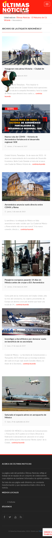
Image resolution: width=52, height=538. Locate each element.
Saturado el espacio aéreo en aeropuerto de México (25, 416)
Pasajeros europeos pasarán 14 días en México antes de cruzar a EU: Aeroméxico (24, 281)
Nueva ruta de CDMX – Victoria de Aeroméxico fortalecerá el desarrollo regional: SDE (22, 139)
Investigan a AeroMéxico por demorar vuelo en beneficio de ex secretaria (25, 340)
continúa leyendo (38, 164)
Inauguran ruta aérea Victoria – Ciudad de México (24, 70)
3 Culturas (11, 502)
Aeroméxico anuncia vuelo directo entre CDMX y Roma (24, 206)
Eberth (41, 531)
